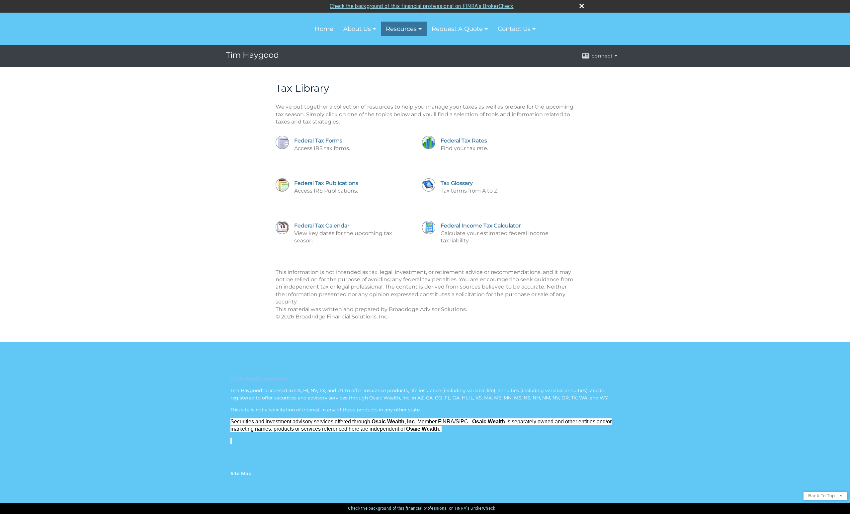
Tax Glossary (457, 183)
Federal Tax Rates (464, 140)
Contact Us (514, 29)
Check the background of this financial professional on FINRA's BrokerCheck (421, 6)
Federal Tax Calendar (321, 225)
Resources (401, 29)
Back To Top (822, 495)
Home (324, 29)
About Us (357, 29)
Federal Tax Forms (318, 140)
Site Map (241, 473)
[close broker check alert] (581, 6)
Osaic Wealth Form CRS (259, 379)
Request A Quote (457, 29)
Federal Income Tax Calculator (481, 225)
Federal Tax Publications (326, 183)
